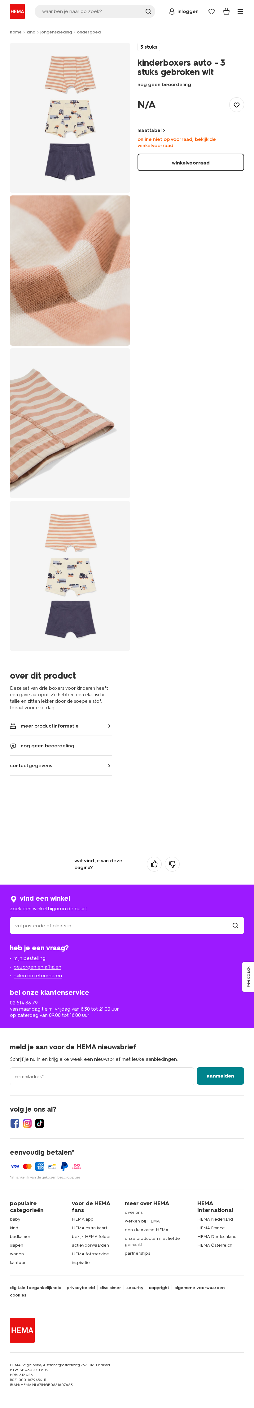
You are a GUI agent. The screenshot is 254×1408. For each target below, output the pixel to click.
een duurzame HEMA (147, 1229)
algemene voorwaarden (199, 1287)
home (16, 32)
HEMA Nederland (215, 1219)
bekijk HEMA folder (91, 1236)
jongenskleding (56, 32)
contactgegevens (31, 765)
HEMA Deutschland (217, 1236)
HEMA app (83, 1219)
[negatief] (172, 864)
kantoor (18, 1262)
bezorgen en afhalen (37, 967)
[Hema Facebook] (15, 1123)
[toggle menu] (240, 11)
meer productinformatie (50, 726)
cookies (18, 1295)
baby (15, 1219)
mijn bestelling (30, 958)
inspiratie (81, 1262)
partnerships (137, 1253)
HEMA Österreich (214, 1245)
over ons (133, 1212)
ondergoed (89, 32)
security (134, 1287)
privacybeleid (81, 1287)
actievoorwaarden (90, 1245)
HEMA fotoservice (90, 1254)
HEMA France (211, 1228)
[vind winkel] (235, 925)
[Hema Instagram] (27, 1123)
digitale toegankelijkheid (35, 1287)
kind (31, 32)
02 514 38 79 (24, 1003)
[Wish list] (211, 11)
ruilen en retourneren (38, 975)
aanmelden (220, 1076)
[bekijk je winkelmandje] (226, 11)
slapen (16, 1245)
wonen (17, 1254)
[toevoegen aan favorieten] (236, 104)
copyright (159, 1287)
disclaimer (110, 1287)
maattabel (150, 130)
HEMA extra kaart (89, 1228)
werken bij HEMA (142, 1221)
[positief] (154, 864)
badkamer (20, 1236)
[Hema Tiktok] (39, 1123)
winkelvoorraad (191, 163)
